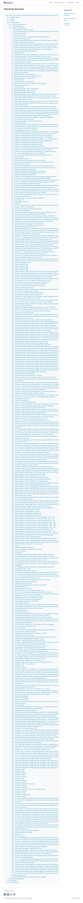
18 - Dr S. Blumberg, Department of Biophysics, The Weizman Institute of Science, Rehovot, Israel (37, 60)
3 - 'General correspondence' (17, 28)
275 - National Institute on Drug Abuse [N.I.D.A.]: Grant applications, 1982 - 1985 (33, 520)
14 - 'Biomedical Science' (18, 53)
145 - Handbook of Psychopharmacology (23, 287)
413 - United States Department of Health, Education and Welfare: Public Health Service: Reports (37, 767)
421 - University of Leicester (19, 782)
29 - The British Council (18, 79)
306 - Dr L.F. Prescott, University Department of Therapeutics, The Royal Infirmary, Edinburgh (37, 576)
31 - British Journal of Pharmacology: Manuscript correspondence (29, 83)
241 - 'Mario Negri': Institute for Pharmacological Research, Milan (29, 459)
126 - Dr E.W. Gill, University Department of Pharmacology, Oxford (29, 253)
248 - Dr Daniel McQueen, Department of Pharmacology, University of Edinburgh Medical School (37, 472)
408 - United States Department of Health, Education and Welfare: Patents (31, 758)
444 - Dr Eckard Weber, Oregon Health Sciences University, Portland (30, 823)
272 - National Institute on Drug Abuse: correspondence (26, 515)
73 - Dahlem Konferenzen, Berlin (20, 158)
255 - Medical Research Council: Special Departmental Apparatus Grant (31, 484)
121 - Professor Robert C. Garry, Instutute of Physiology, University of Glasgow (32, 244)
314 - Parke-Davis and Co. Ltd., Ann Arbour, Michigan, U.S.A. (28, 590)
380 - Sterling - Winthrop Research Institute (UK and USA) (27, 708)
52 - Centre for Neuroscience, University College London (27, 121)
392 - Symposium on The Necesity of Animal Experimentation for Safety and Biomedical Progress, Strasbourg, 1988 (42, 730)
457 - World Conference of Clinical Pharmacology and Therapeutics (29, 846)
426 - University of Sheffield (19, 791)
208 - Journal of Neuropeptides (20, 400)
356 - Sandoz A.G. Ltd (18, 665)
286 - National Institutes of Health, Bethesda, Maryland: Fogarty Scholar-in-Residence (34, 540)
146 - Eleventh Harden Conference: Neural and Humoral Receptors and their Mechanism (35, 289)
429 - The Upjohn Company (19, 796)
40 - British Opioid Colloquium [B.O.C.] (22, 99)
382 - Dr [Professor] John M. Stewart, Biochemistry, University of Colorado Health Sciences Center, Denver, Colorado (43, 712)
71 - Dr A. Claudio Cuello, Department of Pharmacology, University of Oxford (32, 155)
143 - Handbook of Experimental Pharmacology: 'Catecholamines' (29, 284)
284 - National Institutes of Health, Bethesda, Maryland (26, 536)
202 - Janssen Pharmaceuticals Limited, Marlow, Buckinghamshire (29, 389)
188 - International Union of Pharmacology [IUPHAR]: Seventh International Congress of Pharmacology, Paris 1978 (42, 364)
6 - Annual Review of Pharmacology (21, 38)
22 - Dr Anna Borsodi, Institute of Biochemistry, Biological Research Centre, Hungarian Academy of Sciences (40, 67)
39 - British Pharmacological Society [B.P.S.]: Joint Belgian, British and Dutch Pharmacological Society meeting (41, 97)
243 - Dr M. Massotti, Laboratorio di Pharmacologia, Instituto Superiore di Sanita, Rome (35, 463)
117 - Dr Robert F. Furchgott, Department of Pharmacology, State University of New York (35, 237)
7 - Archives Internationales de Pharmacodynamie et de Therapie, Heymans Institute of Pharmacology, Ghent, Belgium (43, 40)
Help (78, 2)
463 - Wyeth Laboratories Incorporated (22, 857)
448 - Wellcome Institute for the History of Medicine (25, 830)
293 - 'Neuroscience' (17, 552)
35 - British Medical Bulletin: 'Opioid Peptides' (24, 90)
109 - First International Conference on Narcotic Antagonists (28, 223)
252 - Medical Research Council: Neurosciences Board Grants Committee (31, 479)
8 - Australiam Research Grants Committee (23, 42)
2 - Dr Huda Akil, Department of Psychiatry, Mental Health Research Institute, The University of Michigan (39, 31)
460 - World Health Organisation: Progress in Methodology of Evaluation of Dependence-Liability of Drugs (40, 852)
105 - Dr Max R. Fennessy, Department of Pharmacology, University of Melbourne (33, 216)
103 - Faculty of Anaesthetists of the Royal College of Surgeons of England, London (34, 212)
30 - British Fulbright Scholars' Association (23, 81)
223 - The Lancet (16, 427)
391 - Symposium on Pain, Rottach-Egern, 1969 (24, 728)
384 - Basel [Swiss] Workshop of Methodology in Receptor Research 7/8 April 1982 (34, 715)
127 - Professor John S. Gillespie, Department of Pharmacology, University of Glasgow (34, 255)
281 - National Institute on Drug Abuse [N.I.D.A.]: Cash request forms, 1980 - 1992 (33, 531)
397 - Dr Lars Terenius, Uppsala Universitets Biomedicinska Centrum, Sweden (32, 739)
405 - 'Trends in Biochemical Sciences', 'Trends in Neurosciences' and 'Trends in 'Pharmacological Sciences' (40, 753)
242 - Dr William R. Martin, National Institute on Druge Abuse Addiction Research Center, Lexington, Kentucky (40, 461)
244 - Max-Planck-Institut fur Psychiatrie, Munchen (25, 465)
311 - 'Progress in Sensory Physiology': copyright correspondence (29, 585)
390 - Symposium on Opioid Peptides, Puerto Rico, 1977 (27, 726)
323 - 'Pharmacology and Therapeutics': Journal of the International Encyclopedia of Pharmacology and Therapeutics (43, 606)
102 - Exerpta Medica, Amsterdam (21, 210)
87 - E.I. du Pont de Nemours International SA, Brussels (26, 183)
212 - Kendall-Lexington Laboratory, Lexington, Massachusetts (28, 407)
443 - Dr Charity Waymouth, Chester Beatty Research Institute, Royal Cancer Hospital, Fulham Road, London (40, 821)
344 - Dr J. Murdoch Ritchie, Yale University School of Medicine (28, 644)
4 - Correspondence (13, 22)
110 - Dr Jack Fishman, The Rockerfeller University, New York (28, 225)
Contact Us (71, 2)
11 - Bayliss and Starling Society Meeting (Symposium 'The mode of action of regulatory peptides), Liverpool (40, 47)
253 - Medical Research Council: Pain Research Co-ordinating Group (30, 481)
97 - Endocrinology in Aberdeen (20, 201)
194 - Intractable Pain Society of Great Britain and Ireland (27, 375)
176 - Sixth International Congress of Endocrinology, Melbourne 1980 (30, 343)
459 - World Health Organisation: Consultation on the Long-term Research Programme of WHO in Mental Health (41, 850)
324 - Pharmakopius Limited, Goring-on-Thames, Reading (27, 608)
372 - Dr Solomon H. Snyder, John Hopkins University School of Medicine (31, 694)
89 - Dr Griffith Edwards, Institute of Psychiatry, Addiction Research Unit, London (33, 187)
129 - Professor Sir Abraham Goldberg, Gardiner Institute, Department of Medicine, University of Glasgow (39, 259)
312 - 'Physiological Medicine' (19, 586)
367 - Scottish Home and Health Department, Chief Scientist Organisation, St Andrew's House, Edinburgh (39, 685)
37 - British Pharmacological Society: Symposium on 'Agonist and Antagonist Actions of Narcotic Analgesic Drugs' (42, 94)
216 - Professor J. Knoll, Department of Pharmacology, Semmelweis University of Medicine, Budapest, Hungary (41, 414)
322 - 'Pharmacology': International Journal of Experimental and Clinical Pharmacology (34, 604)
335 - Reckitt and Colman (18, 628)
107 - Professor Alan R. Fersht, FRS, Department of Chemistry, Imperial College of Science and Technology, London (42, 219)
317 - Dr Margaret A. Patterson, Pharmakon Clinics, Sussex (27, 595)
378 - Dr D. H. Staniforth (18, 705)
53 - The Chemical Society (19, 122)
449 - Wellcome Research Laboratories (22, 832)
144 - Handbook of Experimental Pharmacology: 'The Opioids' (28, 285)
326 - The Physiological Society (20, 611)
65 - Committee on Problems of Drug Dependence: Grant (27, 144)
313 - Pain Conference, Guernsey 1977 (22, 588)
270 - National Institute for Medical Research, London (26, 511)
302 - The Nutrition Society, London (21, 569)
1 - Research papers (13, 17)
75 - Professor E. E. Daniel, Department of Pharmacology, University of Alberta (32, 162)
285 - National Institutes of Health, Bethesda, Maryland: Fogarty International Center (34, 538)
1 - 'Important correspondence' (18, 24)
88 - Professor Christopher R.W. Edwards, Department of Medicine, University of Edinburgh (36, 185)
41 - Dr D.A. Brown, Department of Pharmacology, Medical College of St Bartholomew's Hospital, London (39, 101)
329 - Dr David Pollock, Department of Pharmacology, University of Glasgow (32, 617)
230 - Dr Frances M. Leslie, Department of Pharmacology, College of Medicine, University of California (39, 440)
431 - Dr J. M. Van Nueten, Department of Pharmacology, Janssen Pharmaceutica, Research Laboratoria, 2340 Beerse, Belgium (45, 800)
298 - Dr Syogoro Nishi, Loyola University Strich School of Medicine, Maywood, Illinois (34, 561)
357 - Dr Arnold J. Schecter (19, 667)
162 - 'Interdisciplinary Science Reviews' (22, 318)
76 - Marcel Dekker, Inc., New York (21, 164)
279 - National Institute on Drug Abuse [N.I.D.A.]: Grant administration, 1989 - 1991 (34, 527)
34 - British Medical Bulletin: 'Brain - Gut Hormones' (25, 88)
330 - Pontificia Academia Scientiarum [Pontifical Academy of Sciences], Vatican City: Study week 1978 (39, 619)
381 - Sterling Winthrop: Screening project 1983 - (25, 710)
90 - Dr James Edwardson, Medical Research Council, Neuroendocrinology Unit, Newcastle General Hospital (40, 189)
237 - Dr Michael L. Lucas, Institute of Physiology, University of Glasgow (31, 452)
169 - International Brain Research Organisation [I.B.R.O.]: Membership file (31, 330)
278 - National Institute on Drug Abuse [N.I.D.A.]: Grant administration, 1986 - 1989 (34, 526)
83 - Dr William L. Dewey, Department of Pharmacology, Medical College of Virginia (34, 176)
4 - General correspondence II (18, 875)
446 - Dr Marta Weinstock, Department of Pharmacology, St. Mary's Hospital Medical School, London (38, 827)
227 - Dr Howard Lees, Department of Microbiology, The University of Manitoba (33, 434)
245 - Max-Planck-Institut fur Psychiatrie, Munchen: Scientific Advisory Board (32, 466)
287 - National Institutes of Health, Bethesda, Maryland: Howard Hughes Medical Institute (35, 542)
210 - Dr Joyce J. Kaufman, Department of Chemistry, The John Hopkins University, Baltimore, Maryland (39, 404)
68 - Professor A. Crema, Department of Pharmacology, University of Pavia (31, 149)
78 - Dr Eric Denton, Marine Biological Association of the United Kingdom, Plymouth (34, 167)
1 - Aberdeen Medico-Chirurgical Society (22, 29)
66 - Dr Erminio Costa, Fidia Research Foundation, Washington (28, 146)
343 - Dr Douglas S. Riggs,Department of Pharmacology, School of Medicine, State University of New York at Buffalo (43, 642)
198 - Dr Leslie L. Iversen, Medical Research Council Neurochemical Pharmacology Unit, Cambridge (38, 382)
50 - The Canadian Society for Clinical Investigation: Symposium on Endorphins (33, 117)
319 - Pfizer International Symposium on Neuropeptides (26, 599)
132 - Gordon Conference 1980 (20, 264)
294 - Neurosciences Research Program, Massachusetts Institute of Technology (33, 554)
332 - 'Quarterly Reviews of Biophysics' (22, 622)
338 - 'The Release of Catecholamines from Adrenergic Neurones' (29, 633)
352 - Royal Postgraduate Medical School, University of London (28, 658)
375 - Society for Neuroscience (20, 699)
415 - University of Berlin (18, 771)
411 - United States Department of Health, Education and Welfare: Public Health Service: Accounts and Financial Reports (43, 764)
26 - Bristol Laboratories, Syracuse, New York (24, 74)
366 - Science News (17, 683)
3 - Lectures (11, 20)
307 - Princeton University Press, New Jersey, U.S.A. (26, 578)
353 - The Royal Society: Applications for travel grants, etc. (27, 660)
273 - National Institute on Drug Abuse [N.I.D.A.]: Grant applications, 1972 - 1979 (33, 517)
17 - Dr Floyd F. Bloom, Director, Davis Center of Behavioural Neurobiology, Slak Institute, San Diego (38, 58)
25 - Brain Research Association (20, 72)
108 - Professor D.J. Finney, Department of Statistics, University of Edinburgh (32, 221)
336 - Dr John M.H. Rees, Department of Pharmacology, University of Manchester (33, 629)
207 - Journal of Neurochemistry (20, 398)
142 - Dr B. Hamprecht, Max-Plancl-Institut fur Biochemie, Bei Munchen (30, 282)
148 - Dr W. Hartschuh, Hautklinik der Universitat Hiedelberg (28, 293)
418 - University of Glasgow (19, 776)
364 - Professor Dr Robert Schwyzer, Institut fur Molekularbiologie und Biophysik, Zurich (35, 680)
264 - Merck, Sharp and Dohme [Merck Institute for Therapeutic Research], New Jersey (35, 500)
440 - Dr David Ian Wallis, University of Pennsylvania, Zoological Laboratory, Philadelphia (35, 816)
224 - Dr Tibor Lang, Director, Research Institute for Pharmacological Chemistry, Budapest (35, 429)
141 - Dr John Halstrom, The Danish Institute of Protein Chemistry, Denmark (32, 280)
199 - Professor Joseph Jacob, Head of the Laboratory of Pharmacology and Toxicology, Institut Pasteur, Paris (41, 384)
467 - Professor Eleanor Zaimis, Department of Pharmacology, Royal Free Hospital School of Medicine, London (41, 864)
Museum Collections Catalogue (70, 14)
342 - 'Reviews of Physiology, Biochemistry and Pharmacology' (28, 640)
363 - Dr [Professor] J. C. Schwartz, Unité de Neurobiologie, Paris (29, 678)
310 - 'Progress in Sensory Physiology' (22, 583)
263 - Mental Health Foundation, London (22, 499)
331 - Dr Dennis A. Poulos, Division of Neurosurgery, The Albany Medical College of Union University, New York (41, 620)
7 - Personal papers (13, 882)
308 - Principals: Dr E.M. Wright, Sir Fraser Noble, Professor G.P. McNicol (31, 579)
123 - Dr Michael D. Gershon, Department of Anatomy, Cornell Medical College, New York (35, 248)
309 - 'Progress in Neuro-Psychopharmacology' (24, 581)
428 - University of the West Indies (21, 794)
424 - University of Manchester (20, 787)
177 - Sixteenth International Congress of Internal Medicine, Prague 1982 (31, 345)
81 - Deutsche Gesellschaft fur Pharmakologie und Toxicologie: (28, 173)
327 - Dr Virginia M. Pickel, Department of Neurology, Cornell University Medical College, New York (38, 613)
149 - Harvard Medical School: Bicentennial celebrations (26, 294)
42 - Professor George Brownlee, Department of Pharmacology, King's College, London (35, 103)
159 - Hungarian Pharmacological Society (23, 312)
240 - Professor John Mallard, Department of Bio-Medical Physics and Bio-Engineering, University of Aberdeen (41, 457)
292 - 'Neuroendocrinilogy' (19, 551)
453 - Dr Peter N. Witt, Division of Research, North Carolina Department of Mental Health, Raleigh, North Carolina (41, 839)
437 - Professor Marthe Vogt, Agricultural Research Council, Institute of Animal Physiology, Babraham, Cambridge (42, 810)
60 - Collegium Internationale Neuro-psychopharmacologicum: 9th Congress (32, 135)
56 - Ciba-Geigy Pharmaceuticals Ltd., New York (25, 128)
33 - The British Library (18, 87)
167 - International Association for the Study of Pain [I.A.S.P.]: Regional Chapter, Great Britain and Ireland (39, 327)
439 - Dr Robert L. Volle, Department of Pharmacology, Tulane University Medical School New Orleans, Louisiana (41, 814)
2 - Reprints (11, 19)
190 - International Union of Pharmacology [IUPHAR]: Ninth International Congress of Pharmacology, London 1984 (42, 368)
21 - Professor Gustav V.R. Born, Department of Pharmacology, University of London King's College (38, 65)
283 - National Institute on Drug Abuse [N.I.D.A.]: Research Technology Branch (32, 534)
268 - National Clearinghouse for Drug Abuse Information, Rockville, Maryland (32, 508)
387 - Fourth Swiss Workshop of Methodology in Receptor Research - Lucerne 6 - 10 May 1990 (37, 721)
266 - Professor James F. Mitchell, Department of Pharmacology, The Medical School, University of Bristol (40, 504)
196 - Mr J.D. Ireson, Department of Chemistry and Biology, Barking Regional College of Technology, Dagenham (41, 379)
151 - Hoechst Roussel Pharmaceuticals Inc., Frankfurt (26, 298)
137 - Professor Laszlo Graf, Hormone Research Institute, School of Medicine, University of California (38, 273)
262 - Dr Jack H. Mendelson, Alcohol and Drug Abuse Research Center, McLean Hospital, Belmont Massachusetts (42, 497)
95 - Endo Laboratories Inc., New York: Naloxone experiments (28, 198)
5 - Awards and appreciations (16, 878)
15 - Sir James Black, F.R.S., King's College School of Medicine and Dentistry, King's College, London (38, 54)
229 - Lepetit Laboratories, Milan (20, 438)
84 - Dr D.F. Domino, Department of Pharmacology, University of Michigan (31, 178)
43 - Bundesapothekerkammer (20, 105)
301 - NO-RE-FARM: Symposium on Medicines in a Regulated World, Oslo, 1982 (33, 567)
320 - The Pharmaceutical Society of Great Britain (25, 601)
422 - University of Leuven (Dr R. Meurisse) (23, 783)
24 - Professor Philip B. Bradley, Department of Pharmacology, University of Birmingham (35, 70)
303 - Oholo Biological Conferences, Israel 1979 (24, 570)
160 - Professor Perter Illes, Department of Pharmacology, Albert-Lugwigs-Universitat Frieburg (37, 314)
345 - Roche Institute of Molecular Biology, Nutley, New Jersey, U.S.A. (30, 646)
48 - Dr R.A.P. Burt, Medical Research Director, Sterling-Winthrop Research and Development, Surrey (38, 113)
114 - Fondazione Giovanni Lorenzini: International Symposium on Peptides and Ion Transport (36, 232)
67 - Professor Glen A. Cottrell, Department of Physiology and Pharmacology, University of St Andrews (39, 148)
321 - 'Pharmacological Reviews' (20, 603)
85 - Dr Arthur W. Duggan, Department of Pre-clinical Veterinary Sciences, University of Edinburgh (38, 180)
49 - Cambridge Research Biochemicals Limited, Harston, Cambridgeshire (31, 115)
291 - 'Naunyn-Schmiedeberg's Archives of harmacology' (27, 549)
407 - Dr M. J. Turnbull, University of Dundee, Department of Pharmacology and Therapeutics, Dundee (39, 757)
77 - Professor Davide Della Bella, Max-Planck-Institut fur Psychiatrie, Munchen (32, 165)
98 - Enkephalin (16, 203)
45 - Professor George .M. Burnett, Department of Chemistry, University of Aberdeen (34, 108)
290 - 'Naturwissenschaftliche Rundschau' (23, 547)
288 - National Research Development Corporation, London (27, 543)
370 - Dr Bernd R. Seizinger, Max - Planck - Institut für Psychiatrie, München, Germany (34, 690)
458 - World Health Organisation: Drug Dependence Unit (27, 848)
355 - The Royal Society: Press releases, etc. (24, 663)
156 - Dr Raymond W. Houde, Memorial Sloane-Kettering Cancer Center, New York (33, 307)
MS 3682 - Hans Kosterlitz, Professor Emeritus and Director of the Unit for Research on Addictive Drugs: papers (36, 15)
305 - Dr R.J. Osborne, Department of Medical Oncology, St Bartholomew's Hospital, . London (36, 574)
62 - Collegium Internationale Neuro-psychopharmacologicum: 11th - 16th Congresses (34, 139)
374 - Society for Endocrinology (20, 697)
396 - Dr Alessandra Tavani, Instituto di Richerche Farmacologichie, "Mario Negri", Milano (35, 737)
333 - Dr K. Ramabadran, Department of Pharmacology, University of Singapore (33, 624)
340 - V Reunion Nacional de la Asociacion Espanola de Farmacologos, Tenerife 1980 (34, 637)
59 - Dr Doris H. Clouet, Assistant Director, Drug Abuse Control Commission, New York (34, 133)
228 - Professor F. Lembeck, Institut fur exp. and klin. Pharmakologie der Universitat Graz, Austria (37, 436)
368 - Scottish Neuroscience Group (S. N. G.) (24, 687)
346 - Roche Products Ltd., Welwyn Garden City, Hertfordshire (28, 647)
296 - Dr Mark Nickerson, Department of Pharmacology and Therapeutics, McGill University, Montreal (38, 558)
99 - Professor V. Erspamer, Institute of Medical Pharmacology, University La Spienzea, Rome (36, 205)
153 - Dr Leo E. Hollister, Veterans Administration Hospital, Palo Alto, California (32, 302)
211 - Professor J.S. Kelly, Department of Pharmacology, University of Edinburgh (33, 406)
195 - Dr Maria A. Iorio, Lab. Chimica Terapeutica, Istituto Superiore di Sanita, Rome (34, 377)
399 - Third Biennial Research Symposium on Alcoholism (26, 742)
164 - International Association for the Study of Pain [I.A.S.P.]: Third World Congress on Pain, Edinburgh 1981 (40, 321)
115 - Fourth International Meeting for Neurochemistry (26, 234)
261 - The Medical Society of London (21, 495)
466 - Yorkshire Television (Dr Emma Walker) (23, 862)
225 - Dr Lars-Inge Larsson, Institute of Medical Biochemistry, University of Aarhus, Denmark (36, 431)
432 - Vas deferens (17, 801)
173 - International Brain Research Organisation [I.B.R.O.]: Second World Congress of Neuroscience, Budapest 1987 (42, 337)
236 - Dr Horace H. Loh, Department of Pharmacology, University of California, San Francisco (36, 450)
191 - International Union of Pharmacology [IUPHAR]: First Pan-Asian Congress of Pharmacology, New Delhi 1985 (41, 370)
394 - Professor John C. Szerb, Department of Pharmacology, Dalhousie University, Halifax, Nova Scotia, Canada (42, 733)
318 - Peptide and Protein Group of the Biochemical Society (27, 597)
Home (50, 2)
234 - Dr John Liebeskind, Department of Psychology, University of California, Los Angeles (36, 447)
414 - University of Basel (18, 769)
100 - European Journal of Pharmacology (22, 207)
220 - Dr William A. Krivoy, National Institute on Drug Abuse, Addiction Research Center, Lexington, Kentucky (40, 422)
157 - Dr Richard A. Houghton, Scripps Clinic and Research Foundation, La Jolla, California (35, 309)
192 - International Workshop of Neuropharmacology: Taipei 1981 (29, 371)
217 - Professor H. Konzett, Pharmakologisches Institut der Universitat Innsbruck (33, 416)
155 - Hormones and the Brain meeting (22, 305)
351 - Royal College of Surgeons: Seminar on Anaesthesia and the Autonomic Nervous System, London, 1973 (40, 656)
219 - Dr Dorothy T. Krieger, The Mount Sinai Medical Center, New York (30, 420)
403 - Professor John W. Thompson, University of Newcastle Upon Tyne (31, 749)
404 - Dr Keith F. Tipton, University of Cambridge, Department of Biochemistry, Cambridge (36, 751)
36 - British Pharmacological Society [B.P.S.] (23, 92)
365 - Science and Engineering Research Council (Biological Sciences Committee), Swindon (36, 681)
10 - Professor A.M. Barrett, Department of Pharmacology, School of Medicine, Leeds (34, 45)
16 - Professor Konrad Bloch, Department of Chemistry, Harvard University (31, 56)
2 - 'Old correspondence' (16, 26)
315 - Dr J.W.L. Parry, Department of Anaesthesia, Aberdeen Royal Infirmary (32, 592)
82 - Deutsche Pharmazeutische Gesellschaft (24, 174)
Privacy (7, 891)
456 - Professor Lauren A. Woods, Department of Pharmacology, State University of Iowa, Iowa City (38, 844)
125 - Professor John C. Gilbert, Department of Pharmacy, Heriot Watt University (33, 251)
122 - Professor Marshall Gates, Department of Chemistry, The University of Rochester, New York (37, 246)
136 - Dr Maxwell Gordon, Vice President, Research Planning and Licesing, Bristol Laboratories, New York (39, 271)
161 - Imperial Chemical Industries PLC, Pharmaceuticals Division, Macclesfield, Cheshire (35, 316)
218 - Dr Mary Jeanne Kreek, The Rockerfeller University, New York (29, 418)
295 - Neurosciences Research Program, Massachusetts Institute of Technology (33, 556)
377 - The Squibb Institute (19, 703)
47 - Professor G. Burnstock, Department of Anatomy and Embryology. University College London (37, 112)
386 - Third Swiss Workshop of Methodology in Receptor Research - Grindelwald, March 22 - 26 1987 (38, 719)
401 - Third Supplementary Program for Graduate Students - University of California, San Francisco (38, 746)
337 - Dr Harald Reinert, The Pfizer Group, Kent (24, 631)
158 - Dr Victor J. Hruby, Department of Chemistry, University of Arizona (31, 311)
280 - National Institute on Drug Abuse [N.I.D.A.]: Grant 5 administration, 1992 (32, 529)
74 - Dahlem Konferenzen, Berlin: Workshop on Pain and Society (28, 160)
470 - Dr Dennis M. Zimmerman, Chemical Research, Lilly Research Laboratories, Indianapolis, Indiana (38, 869)
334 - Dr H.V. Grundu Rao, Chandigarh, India (23, 626)
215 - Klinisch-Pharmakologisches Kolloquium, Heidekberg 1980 (28, 413)
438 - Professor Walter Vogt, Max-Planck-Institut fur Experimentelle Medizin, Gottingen (35, 812)
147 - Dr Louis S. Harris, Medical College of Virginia (25, 291)
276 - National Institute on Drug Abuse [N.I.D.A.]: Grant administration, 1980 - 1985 (34, 522)
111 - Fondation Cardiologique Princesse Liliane (24, 226)
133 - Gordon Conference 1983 (20, 266)
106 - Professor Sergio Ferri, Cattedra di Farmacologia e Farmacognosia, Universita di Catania (36, 217)
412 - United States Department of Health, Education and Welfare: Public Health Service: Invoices (37, 766)
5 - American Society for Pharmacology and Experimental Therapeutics (30, 36)
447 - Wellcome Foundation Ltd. (20, 828)
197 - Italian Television (17, 380)
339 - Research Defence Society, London (23, 635)
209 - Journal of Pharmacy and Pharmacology (24, 402)
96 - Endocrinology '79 (18, 199)
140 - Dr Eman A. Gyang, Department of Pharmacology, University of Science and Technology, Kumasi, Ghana (41, 278)
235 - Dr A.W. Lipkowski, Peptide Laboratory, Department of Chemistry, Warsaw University (36, 448)
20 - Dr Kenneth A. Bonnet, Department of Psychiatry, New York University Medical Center (35, 63)
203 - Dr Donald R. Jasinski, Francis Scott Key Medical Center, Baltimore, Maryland (33, 391)
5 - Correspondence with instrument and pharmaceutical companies (28, 877)
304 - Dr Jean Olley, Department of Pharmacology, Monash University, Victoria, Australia (35, 572)
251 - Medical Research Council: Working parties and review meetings (30, 477)
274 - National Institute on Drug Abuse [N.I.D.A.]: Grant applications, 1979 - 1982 (33, 518)
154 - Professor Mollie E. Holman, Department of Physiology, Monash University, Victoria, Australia (37, 303)
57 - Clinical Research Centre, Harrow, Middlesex (25, 130)
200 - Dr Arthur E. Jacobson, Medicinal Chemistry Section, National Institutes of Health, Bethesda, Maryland (40, 386)
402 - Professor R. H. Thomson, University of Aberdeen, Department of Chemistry (33, 748)
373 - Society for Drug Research (20, 696)
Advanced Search (60, 2)
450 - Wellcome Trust (17, 834)
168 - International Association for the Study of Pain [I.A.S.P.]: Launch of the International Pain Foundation (40, 328)
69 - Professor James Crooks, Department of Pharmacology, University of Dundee (33, 151)
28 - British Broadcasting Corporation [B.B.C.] (24, 78)
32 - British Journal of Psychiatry (20, 85)
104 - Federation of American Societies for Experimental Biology (28, 214)
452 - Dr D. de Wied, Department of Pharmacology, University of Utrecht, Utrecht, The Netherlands (38, 837)
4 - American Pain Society (18, 35)
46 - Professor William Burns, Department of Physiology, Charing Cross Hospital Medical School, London (39, 110)
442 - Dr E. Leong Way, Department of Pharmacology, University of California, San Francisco (36, 819)
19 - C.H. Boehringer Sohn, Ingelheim (21, 62)
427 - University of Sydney (19, 792)
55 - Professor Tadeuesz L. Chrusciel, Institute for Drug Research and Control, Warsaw (34, 126)
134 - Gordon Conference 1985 (20, 268)
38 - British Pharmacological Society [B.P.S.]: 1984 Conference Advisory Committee (34, 96)
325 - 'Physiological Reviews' (19, 610)
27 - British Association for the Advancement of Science (26, 76)
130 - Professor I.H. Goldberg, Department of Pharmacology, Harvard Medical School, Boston (36, 260)
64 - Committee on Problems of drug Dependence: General (27, 142)
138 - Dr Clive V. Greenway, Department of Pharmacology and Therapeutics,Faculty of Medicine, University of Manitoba (43, 275)
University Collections (67, 24)
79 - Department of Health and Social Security (24, 169)
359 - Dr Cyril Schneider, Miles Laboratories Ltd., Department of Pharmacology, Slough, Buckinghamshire (40, 671)
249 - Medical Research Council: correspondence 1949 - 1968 (28, 474)
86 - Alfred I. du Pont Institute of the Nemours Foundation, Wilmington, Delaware (33, 182)
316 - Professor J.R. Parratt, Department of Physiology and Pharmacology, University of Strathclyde (38, 594)
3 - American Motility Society (19, 33)
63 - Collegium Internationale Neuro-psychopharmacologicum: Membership (32, 140)
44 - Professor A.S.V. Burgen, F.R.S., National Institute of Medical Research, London (34, 106)
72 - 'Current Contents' (18, 156)
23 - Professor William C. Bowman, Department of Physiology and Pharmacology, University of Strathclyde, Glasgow (42, 69)
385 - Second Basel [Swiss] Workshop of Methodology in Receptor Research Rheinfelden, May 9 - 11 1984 (40, 717)
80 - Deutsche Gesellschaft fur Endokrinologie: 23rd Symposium (29, 171)
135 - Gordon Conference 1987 (20, 269)
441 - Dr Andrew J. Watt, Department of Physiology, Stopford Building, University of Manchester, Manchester (40, 818)
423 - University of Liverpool (19, 785)
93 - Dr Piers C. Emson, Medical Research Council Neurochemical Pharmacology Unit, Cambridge (37, 194)
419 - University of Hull (18, 778)
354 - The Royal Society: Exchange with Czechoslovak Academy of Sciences (32, 662)
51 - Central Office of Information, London (23, 119)
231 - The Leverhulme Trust (19, 441)
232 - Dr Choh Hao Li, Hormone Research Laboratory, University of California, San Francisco (36, 443)
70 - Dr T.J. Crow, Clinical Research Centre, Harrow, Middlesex (28, 153)
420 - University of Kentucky (19, 780)
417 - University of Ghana (18, 775)
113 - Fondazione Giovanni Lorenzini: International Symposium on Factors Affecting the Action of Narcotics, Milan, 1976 (43, 230)
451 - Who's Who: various (18, 835)
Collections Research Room (70, 19)
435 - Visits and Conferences (19, 807)
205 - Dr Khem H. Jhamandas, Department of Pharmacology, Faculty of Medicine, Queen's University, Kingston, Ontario (43, 395)
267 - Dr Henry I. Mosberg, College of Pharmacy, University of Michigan (31, 506)
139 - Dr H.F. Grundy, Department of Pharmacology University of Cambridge (32, 277)
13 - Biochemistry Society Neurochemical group (24, 51)
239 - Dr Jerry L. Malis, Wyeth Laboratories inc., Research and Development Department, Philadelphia (39, 456)
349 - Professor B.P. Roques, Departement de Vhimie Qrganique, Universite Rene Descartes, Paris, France (40, 653)
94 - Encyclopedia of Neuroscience (21, 196)
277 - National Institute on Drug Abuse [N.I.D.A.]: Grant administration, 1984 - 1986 (34, 524)
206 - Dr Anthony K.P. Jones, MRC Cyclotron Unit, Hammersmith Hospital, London (33, 397)
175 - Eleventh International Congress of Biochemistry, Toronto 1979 (30, 341)
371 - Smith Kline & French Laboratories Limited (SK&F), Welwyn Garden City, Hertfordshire (36, 692)
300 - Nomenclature (17, 565)
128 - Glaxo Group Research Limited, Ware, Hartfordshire (27, 257)
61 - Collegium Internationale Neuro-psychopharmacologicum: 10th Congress (32, 137)
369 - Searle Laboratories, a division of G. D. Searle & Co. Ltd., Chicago (30, 689)
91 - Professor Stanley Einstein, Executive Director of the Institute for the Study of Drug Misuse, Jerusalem (40, 191)
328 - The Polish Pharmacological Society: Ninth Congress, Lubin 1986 (30, 615)
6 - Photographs (12, 880)
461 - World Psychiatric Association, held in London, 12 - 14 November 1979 (32, 853)
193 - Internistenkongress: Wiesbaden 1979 (23, 373)
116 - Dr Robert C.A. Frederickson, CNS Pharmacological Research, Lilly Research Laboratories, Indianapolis (40, 235)
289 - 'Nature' (15, 545)
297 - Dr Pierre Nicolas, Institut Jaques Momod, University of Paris (29, 560)
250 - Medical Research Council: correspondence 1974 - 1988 (28, 475)
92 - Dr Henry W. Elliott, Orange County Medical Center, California (29, 192)
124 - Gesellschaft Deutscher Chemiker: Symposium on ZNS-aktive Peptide (32, 250)
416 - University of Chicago (19, 773)
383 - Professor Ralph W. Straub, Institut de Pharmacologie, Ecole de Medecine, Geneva (35, 714)
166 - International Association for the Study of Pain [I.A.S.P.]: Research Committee (34, 325)
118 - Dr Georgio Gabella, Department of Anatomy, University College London (32, 239)
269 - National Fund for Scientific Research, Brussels (26, 509)
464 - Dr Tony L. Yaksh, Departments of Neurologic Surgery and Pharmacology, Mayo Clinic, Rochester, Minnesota (42, 859)
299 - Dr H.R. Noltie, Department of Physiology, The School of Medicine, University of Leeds (36, 563)
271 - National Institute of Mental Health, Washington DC (26, 513)
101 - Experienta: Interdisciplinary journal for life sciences (27, 208)
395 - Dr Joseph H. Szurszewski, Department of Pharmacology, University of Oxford (34, 735)
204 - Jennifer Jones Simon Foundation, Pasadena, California (28, 393)
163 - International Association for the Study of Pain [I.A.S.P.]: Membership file (32, 320)
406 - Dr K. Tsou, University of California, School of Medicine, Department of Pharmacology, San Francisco (40, 755)
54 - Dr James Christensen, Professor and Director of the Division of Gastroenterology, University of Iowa (39, 124)
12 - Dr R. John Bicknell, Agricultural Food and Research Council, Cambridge (32, 49)
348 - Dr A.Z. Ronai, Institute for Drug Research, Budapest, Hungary (30, 651)
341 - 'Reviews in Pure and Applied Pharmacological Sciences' (28, 638)
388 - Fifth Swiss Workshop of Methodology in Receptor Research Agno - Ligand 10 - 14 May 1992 (38, 723)
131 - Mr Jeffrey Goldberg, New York (21, 262)
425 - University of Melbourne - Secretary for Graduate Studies (28, 789)
